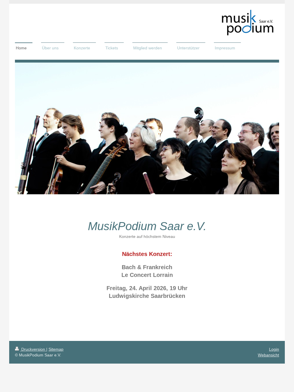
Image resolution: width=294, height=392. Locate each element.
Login (274, 349)
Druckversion (33, 349)
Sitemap (56, 349)
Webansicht (268, 355)
